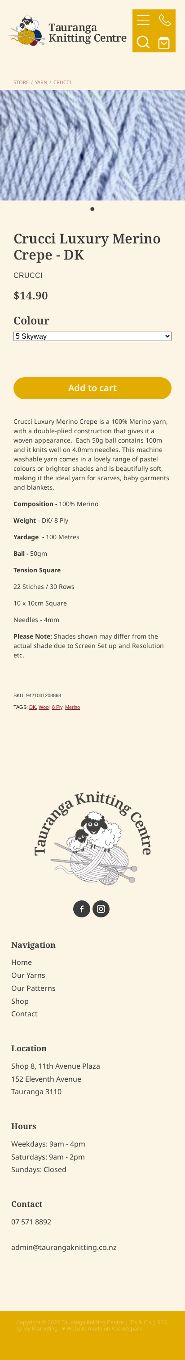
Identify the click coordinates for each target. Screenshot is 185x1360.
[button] (143, 41)
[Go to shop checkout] (165, 41)
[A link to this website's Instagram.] (101, 908)
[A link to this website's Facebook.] (81, 908)
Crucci (62, 83)
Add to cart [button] (92, 388)
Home (21, 962)
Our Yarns (28, 975)
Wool (44, 707)
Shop (20, 1001)
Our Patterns (33, 988)
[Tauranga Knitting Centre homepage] (71, 31)
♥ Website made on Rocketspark (102, 1329)
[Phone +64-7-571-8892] (165, 20)
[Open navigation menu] (143, 20)
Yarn (41, 83)
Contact (24, 1014)
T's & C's (140, 1322)
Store (21, 83)
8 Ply (57, 707)
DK (32, 707)
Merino (72, 707)
